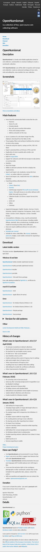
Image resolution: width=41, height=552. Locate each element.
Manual (5, 41)
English (24, 2)
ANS (31, 176)
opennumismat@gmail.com (19, 478)
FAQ (4, 43)
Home (4, 36)
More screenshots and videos (11, 111)
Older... (5, 445)
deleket (6, 536)
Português (31, 5)
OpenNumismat (7, 262)
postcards (8, 236)
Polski (24, 5)
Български (6, 2)
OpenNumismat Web (12, 220)
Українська (36, 7)
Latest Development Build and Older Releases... (17, 328)
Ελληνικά (30, 2)
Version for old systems (16, 319)
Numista (11, 188)
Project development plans (10, 447)
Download (6, 39)
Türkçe (30, 7)
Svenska (24, 7)
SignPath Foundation (9, 282)
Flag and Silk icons (17, 536)
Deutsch (18, 2)
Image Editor (14, 156)
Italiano (11, 5)
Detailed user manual (12, 231)
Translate (8, 461)
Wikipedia (24, 546)
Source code (6, 332)
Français (5, 5)
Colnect (8, 174)
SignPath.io (23, 280)
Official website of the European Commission (18, 542)
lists (18, 185)
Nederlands (18, 5)
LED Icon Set (21, 534)
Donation (6, 45)
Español (36, 2)
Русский (37, 5)
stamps (28, 233)
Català (13, 2)
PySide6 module (22, 528)
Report (8, 456)
